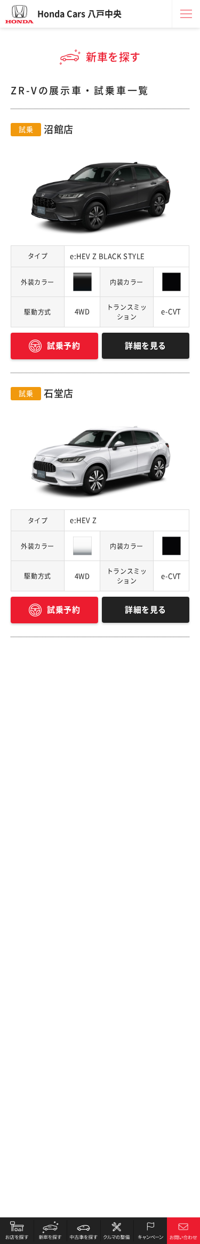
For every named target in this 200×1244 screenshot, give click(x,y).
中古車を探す (83, 1230)
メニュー (186, 14)
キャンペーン (150, 1230)
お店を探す (17, 1230)
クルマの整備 (117, 1230)
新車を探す (50, 1230)
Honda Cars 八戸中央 (79, 14)
